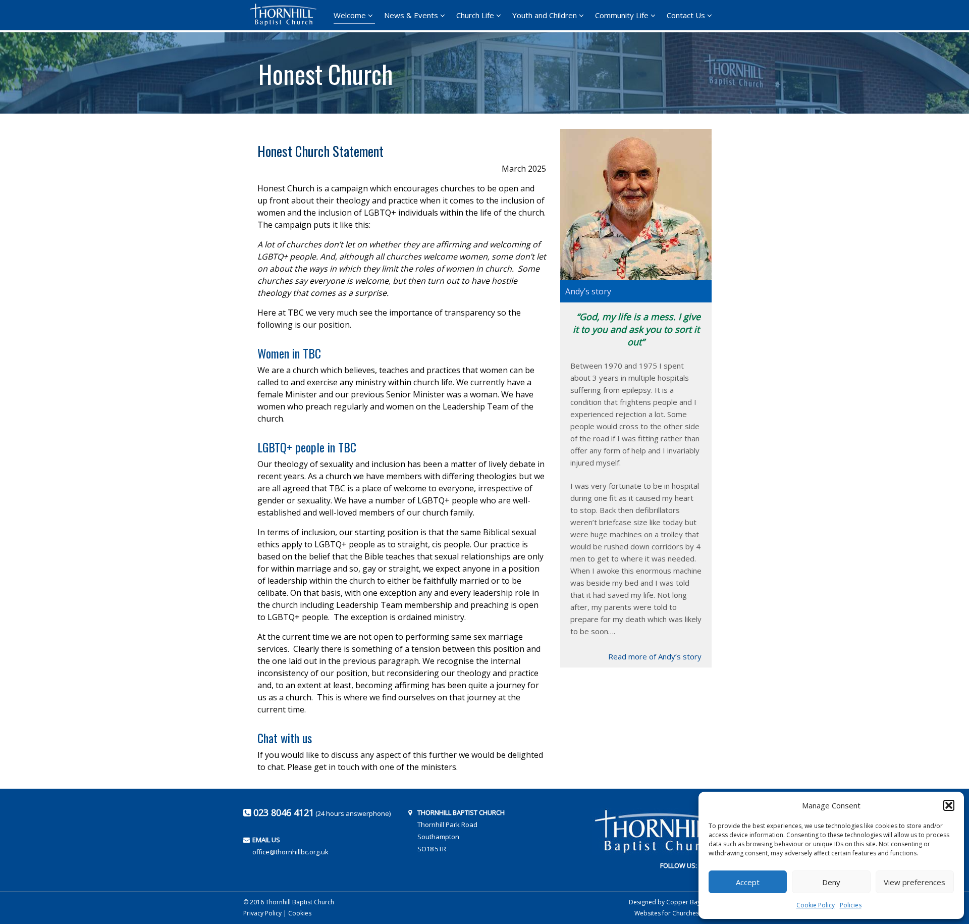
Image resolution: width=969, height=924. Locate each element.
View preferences (914, 882)
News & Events (411, 15)
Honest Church (325, 70)
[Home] (286, 15)
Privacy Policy (262, 913)
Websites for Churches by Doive (680, 913)
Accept (748, 882)
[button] (949, 805)
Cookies (299, 913)
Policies (851, 905)
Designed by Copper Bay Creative (677, 902)
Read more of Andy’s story (655, 656)
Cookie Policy (815, 905)
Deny (831, 882)
